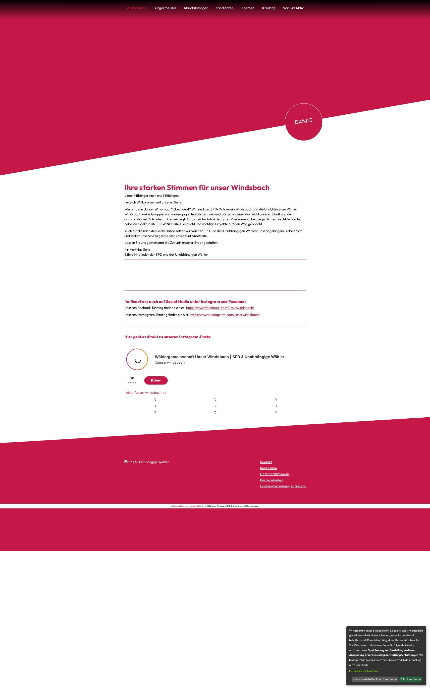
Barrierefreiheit (271, 480)
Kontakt (266, 462)
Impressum (268, 468)
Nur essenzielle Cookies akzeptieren (375, 679)
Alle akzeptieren (411, 679)
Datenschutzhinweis (274, 474)
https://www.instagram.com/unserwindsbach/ (225, 314)
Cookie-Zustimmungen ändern (283, 486)
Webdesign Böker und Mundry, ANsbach (187, 506)
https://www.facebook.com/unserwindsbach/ (220, 307)
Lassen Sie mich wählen (363, 671)
